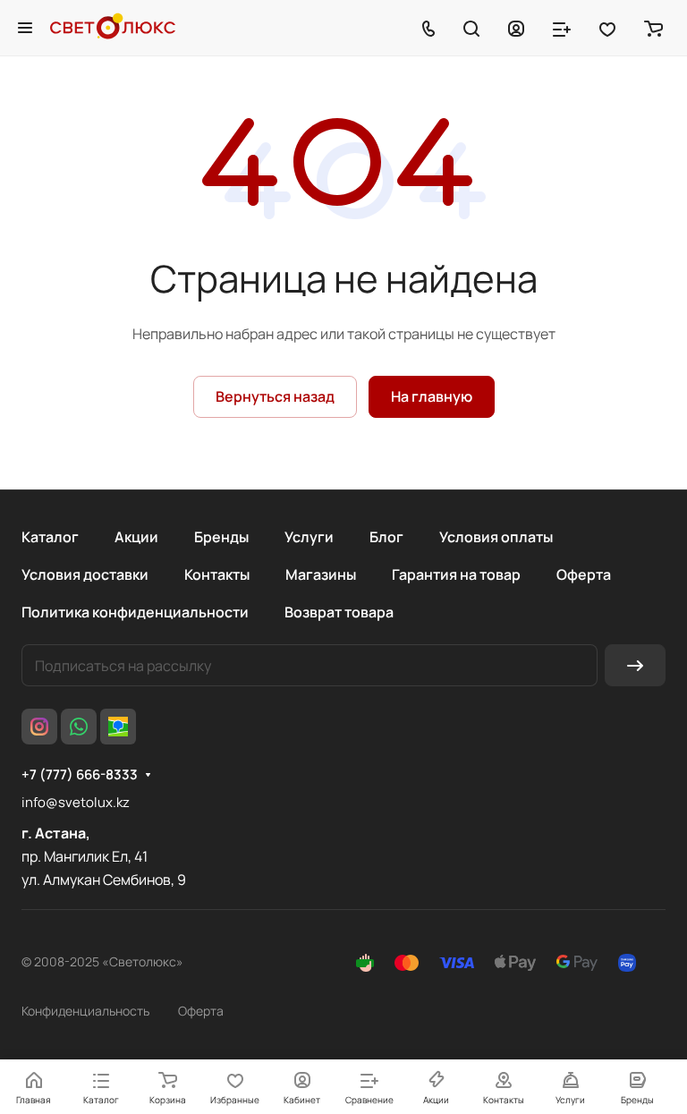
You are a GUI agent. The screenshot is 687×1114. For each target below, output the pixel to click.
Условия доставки (84, 574)
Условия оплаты (496, 537)
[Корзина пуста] (653, 28)
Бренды (221, 537)
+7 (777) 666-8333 (79, 775)
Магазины (320, 574)
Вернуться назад (275, 396)
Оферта (583, 574)
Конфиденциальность (85, 1010)
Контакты (217, 574)
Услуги (309, 537)
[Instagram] (39, 726)
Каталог (50, 537)
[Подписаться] (635, 665)
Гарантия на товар (456, 574)
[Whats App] (79, 726)
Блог (386, 537)
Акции (136, 537)
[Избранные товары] (607, 28)
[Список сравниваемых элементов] (562, 28)
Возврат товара (339, 612)
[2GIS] (118, 726)
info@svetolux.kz (75, 802)
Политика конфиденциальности (135, 612)
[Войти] (516, 28)
